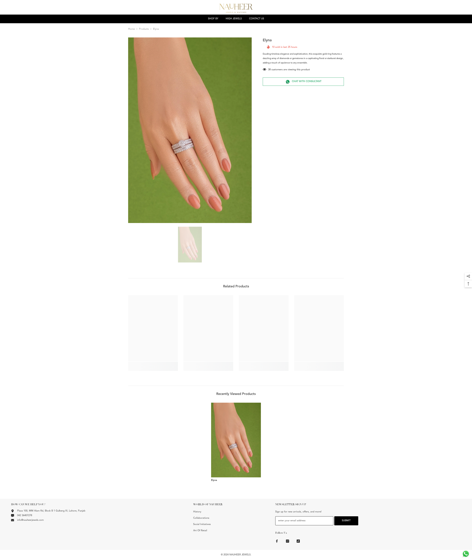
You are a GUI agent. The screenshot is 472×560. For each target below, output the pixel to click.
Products (144, 29)
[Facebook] (277, 541)
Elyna (214, 480)
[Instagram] (287, 541)
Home (131, 29)
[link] (153, 364)
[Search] (447, 9)
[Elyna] (236, 440)
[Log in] (470, 9)
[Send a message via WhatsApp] (465, 553)
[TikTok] (298, 541)
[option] (190, 130)
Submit (346, 520)
